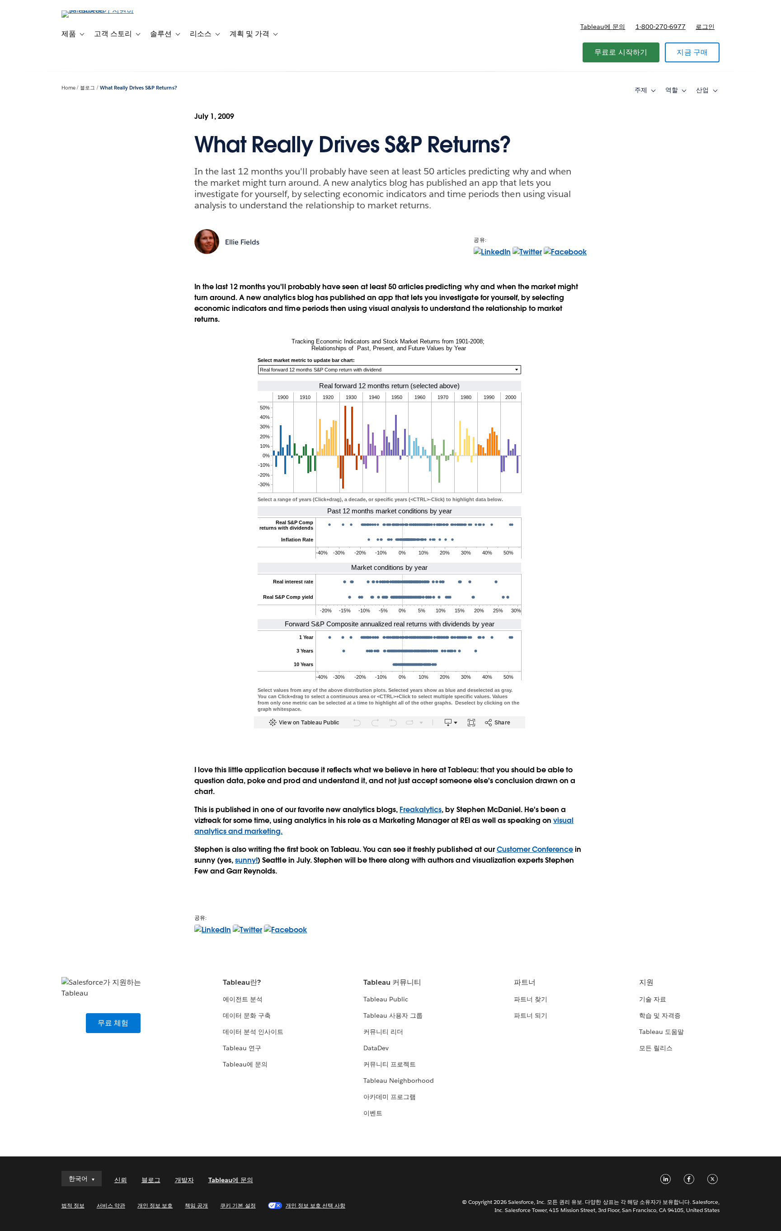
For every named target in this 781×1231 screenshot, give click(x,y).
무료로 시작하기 (621, 52)
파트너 (525, 982)
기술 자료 (652, 999)
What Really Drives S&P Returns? (138, 88)
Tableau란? (242, 982)
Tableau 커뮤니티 (392, 982)
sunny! (246, 860)
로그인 (705, 27)
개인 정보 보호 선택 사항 (315, 1205)
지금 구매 (692, 52)
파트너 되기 (530, 1015)
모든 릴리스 (656, 1048)
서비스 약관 (111, 1205)
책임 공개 (196, 1205)
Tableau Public (385, 999)
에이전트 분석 (243, 999)
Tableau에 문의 (602, 27)
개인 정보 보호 (155, 1205)
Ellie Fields (242, 242)
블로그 (87, 88)
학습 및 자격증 (660, 1015)
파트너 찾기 (530, 999)
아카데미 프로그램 (389, 1097)
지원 (646, 982)
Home (68, 88)
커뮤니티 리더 (383, 1032)
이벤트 (372, 1113)
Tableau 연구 (242, 1048)
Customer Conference (535, 849)
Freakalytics (421, 809)
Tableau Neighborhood (398, 1080)
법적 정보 (73, 1205)
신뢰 (120, 1180)
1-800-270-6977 (660, 27)
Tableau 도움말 (661, 1032)
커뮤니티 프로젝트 (389, 1064)
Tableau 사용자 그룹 (393, 1015)
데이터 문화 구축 (247, 1015)
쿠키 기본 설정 (237, 1205)
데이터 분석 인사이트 (253, 1032)
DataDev (376, 1048)
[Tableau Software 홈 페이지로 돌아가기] (99, 10)
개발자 (184, 1180)
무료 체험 (113, 1023)
